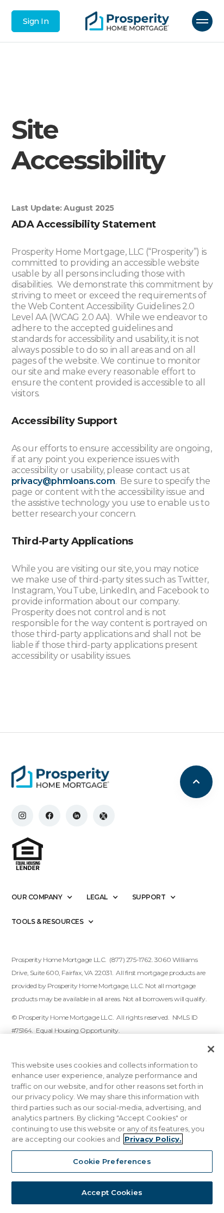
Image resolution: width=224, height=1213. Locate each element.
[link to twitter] (104, 815)
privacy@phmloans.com (63, 481)
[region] (112, 1123)
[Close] (211, 1049)
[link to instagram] (22, 815)
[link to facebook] (49, 815)
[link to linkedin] (77, 815)
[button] (202, 21)
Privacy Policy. (153, 1139)
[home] (127, 21)
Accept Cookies (112, 1192)
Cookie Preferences (112, 1161)
